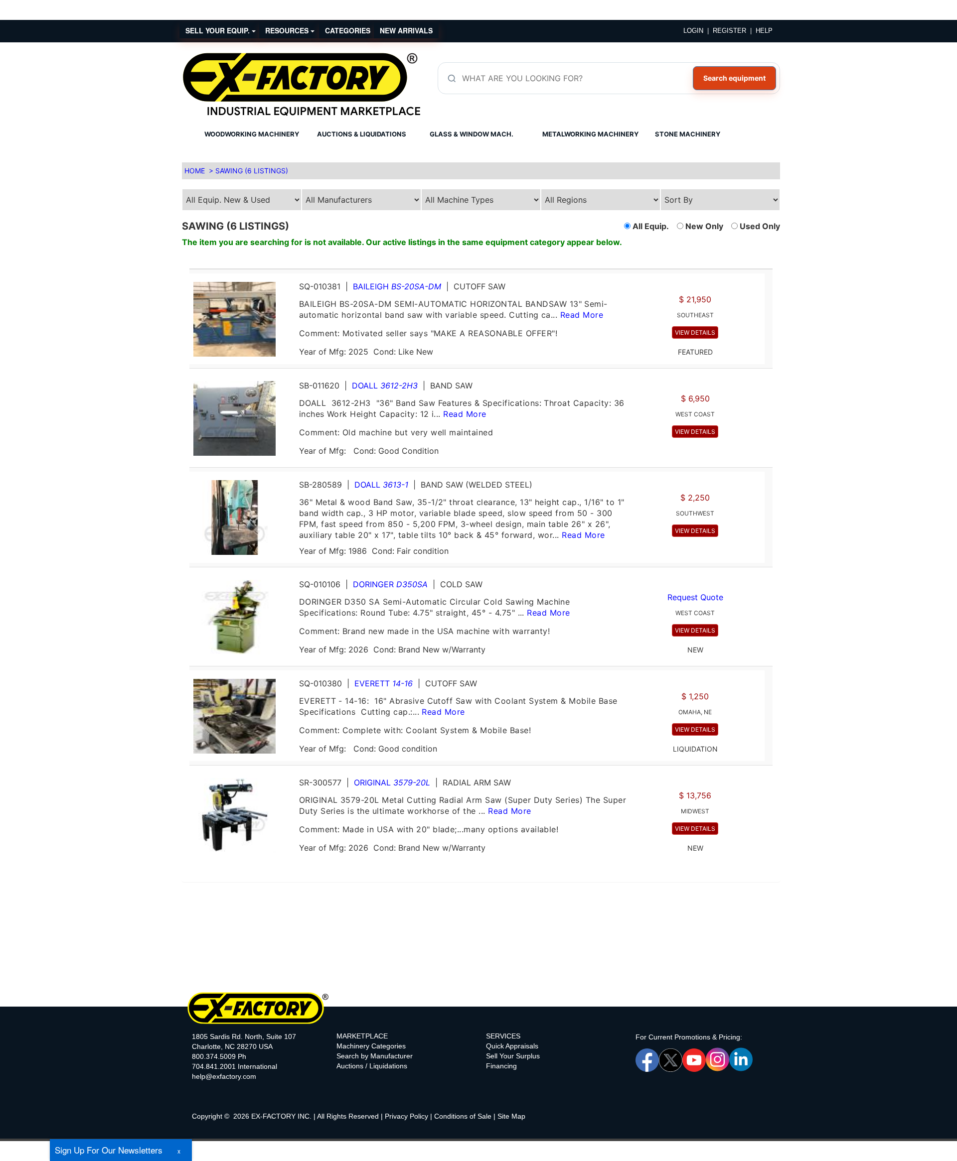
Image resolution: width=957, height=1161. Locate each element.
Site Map (511, 1116)
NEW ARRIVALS (406, 30)
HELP (764, 30)
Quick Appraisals (512, 1046)
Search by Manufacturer (374, 1056)
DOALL (385, 385)
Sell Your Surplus (513, 1056)
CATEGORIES (347, 30)
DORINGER (390, 584)
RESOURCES (288, 30)
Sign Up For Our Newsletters (108, 1150)
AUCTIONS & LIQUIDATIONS (361, 134)
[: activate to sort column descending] (769, 264)
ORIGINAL (392, 782)
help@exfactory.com (224, 1076)
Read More (581, 315)
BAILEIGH (397, 286)
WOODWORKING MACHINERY (251, 134)
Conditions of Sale (462, 1116)
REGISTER (729, 30)
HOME (194, 170)
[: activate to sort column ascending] (477, 264)
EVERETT (383, 683)
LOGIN (693, 30)
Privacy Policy (406, 1116)
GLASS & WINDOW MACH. (471, 134)
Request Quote (695, 597)
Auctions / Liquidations (371, 1066)
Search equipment (734, 78)
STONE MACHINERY (687, 134)
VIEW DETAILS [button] (695, 332)
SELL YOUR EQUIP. (218, 30)
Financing (501, 1066)
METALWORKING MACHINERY (590, 134)
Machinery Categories (371, 1046)
